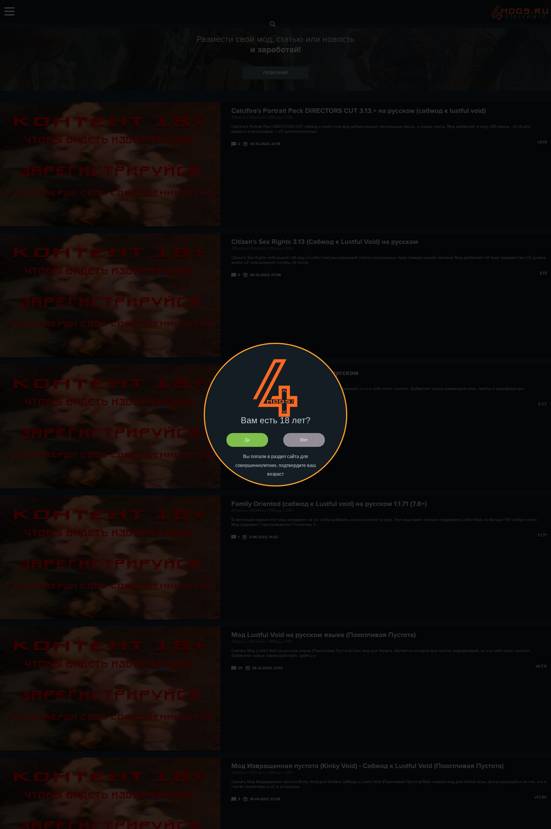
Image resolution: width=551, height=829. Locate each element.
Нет (304, 439)
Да (247, 439)
